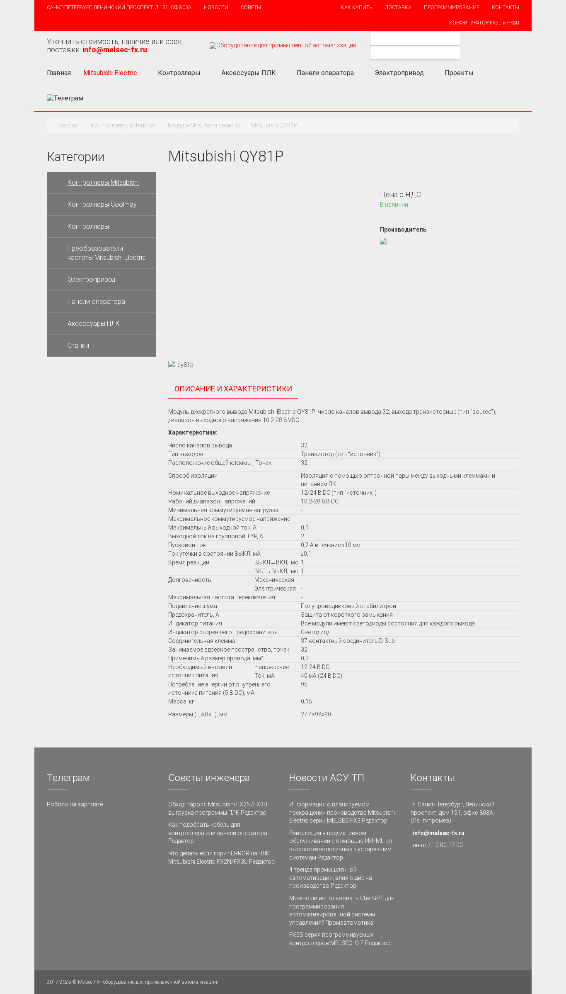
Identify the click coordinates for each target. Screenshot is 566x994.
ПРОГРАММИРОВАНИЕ (451, 7)
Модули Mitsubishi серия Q (204, 125)
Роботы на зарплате (75, 804)
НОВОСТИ (216, 7)
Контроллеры (179, 73)
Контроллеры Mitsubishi (124, 125)
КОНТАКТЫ (505, 7)
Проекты (460, 73)
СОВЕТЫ (251, 7)
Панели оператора (325, 73)
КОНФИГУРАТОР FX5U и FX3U (484, 23)
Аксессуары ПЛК (248, 73)
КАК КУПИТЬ (356, 7)
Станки (78, 345)
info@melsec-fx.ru (438, 833)
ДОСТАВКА (398, 7)
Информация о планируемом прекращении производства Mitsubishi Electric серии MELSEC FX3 (342, 812)
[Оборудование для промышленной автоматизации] (283, 45)
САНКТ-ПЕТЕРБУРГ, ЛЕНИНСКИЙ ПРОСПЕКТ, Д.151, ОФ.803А (119, 7)
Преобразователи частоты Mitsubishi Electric (107, 253)
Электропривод (399, 73)
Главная (59, 73)
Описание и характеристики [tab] (233, 388)
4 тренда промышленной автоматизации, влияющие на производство (330, 877)
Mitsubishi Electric (110, 73)
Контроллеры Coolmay (102, 204)
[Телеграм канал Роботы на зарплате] (65, 98)
